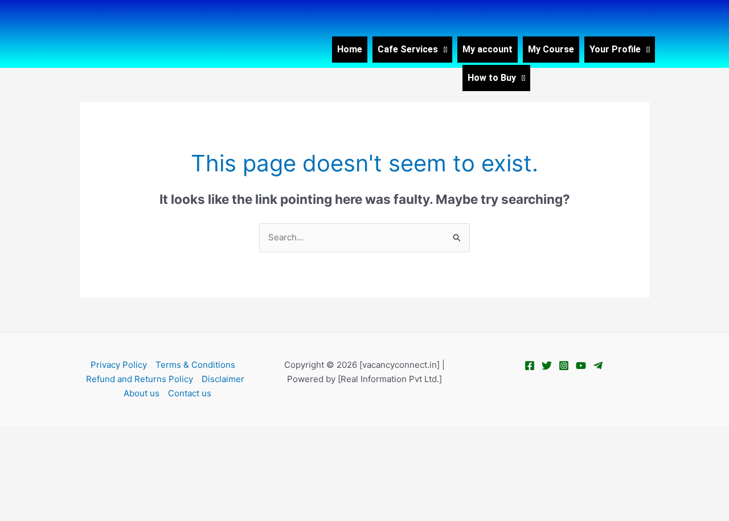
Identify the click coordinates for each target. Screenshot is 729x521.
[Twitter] (547, 365)
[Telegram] (598, 365)
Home (349, 49)
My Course (551, 49)
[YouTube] (581, 365)
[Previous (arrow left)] (17, 453)
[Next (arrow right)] (53, 453)
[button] (412, 49)
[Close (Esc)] (126, 435)
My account (487, 49)
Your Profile (615, 49)
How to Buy (492, 77)
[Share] (90, 435)
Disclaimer (223, 379)
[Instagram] (564, 365)
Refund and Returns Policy (139, 379)
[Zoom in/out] (17, 435)
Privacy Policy (119, 364)
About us (141, 393)
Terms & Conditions (195, 364)
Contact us (189, 393)
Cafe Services (408, 49)
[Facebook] (530, 365)
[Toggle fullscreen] (53, 435)
